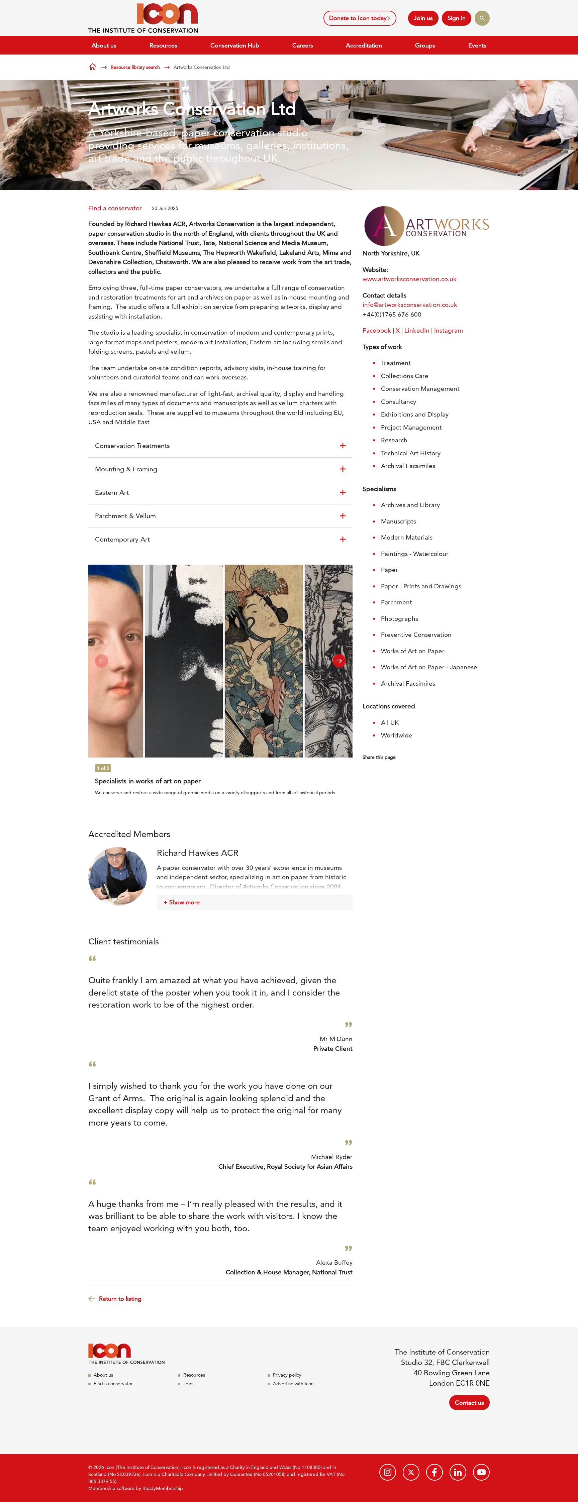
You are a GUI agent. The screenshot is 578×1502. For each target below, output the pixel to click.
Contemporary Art (122, 539)
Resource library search (135, 67)
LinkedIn (416, 330)
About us (104, 45)
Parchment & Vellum (125, 516)
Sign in (457, 18)
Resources (163, 45)
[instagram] (387, 1472)
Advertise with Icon (293, 1384)
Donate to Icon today (358, 18)
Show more (184, 902)
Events (477, 45)
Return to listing (120, 1298)
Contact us (469, 1402)
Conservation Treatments (132, 446)
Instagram (448, 330)
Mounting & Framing (126, 469)
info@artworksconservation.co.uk (410, 305)
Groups (425, 45)
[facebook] (434, 1472)
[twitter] (411, 1472)
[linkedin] (458, 1472)
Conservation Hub (234, 45)
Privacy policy (287, 1375)
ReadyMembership (162, 1488)
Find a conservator (115, 208)
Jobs (188, 1384)
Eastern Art (112, 492)
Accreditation (364, 45)
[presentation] (101, 661)
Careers (302, 45)
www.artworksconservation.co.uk (410, 279)
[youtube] (481, 1472)
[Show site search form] (482, 18)
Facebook (377, 330)
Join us (423, 18)
